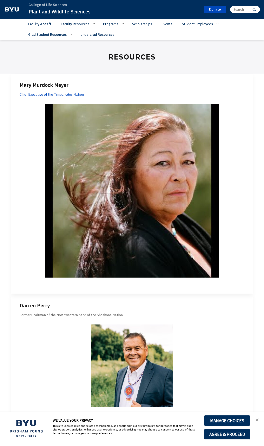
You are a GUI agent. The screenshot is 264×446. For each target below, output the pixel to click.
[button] (257, 419)
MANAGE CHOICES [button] (227, 420)
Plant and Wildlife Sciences (60, 11)
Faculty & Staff (39, 24)
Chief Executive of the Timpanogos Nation (52, 94)
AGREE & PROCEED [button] (227, 434)
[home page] (12, 9)
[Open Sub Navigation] (94, 23)
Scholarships (142, 24)
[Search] (254, 9)
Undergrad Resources (97, 34)
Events (167, 24)
